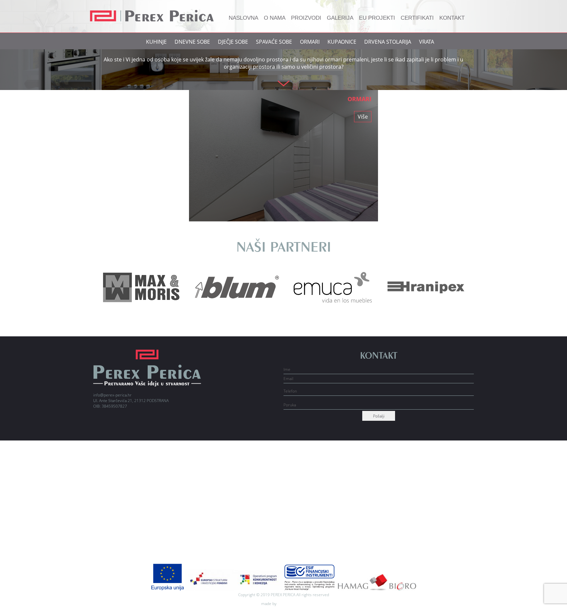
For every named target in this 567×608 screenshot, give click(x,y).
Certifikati (417, 18)
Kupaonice (341, 41)
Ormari (310, 41)
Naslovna (243, 18)
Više (363, 116)
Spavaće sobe (274, 41)
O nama (274, 18)
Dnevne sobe (192, 41)
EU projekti (377, 18)
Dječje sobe (233, 41)
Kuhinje (156, 41)
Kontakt (452, 18)
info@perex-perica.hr (112, 395)
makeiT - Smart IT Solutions (292, 604)
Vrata (426, 41)
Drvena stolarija (387, 41)
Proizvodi (306, 18)
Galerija (340, 18)
